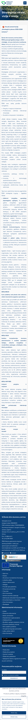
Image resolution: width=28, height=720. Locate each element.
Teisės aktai (6, 650)
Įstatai (4, 611)
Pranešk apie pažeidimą (9, 586)
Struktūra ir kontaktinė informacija (13, 578)
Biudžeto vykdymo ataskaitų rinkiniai (13, 622)
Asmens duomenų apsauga (10, 595)
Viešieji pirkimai (7, 620)
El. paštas (4, 670)
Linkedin (13, 553)
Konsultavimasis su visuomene (11, 600)
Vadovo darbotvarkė (8, 582)
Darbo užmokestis (8, 615)
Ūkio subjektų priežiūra (9, 626)
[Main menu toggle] (25, 2)
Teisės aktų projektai (9, 652)
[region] (14, 708)
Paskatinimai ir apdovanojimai (11, 618)
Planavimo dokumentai (9, 613)
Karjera (5, 575)
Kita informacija (7, 633)
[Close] (26, 698)
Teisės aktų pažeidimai (9, 656)
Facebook (6, 553)
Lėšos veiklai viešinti (8, 631)
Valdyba (5, 584)
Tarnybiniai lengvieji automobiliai (12, 629)
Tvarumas (5, 591)
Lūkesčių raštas (7, 580)
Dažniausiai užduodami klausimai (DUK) (14, 598)
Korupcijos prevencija (9, 589)
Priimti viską (14, 712)
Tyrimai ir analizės (8, 654)
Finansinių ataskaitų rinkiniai (11, 624)
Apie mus (5, 573)
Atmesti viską (14, 716)
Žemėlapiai (6, 604)
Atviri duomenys (7, 593)
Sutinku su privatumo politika (11, 675)
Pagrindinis (4, 9)
